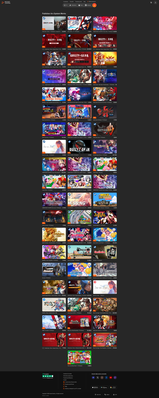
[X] (97, 377)
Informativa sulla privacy (68, 375)
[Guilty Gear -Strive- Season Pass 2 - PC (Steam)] (54, 339)
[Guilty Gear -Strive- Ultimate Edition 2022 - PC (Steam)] (79, 339)
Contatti (65, 379)
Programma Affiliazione (68, 377)
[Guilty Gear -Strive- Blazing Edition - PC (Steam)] (79, 287)
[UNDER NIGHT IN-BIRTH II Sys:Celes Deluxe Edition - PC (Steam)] (54, 164)
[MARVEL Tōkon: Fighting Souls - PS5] (54, 304)
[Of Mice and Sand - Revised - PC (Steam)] (105, 199)
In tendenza (65, 1)
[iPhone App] (95, 387)
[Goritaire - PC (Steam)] (105, 252)
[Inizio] (6, 2)
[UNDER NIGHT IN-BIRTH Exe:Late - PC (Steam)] (54, 199)
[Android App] (104, 387)
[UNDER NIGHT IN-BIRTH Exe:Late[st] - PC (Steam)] (105, 181)
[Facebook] (106, 377)
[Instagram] (102, 377)
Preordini (72, 1)
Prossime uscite (78, 1)
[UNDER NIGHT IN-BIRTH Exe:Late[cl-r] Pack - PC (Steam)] (79, 164)
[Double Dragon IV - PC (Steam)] (105, 217)
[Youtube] (110, 377)
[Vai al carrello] (151, 2)
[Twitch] (115, 377)
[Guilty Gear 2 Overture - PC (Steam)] (105, 322)
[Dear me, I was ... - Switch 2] (105, 287)
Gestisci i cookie (45, 395)
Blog (84, 1)
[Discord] (93, 377)
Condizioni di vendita (67, 373)
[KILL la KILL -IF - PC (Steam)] (79, 23)
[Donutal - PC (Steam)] (54, 269)
